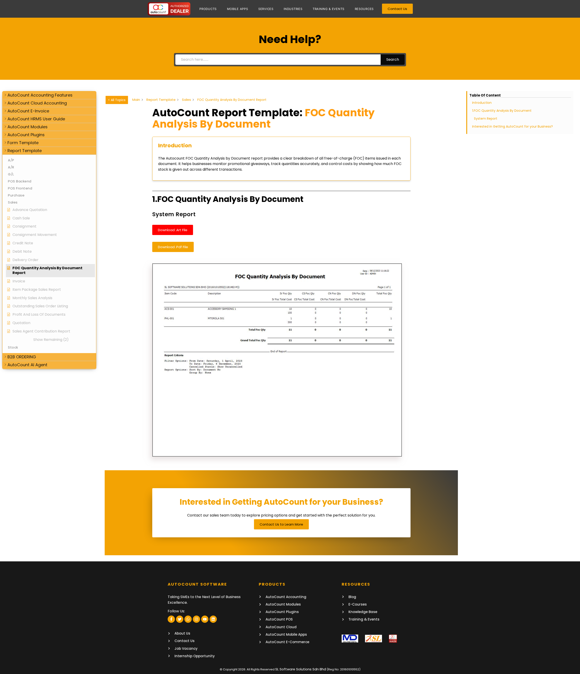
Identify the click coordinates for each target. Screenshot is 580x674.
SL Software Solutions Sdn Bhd (300, 669)
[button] (49, 95)
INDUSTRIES (293, 9)
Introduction (482, 102)
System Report (485, 118)
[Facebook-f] (171, 619)
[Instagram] (196, 619)
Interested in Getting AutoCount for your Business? (512, 126)
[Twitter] (179, 619)
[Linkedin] (213, 619)
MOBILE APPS (237, 9)
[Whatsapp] (188, 619)
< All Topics (117, 100)
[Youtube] (204, 619)
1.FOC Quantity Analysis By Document (502, 110)
